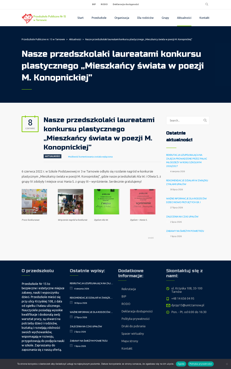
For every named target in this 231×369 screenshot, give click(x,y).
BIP (94, 4)
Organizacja (121, 17)
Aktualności (184, 17)
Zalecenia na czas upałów (182, 216)
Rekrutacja (128, 289)
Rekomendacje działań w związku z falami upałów (187, 182)
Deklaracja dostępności (126, 4)
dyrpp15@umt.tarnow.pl (187, 305)
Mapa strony (129, 341)
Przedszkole (99, 17)
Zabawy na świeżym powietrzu (185, 231)
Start (80, 17)
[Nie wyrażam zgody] (226, 364)
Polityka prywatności (135, 318)
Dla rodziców (145, 17)
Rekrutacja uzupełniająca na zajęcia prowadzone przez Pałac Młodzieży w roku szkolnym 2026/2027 (186, 160)
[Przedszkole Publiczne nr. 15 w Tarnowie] (44, 17)
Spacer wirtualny (132, 333)
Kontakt (204, 17)
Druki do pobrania (133, 326)
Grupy (165, 17)
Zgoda (181, 363)
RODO (104, 4)
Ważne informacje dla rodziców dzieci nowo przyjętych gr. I (186, 200)
